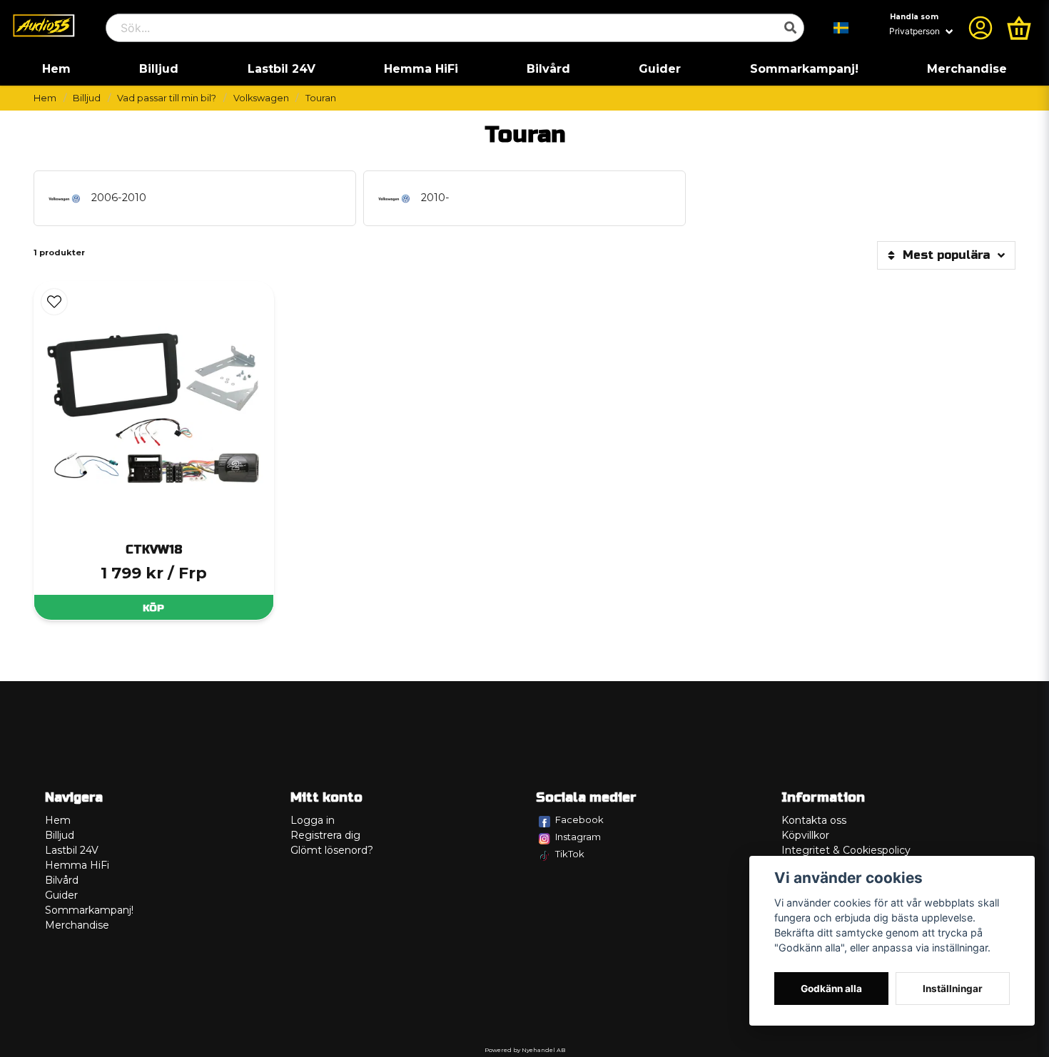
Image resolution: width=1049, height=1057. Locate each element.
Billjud (158, 69)
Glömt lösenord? (331, 850)
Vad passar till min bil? (166, 98)
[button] (841, 27)
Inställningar (953, 988)
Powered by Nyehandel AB (525, 1049)
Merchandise (967, 69)
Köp (153, 608)
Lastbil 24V (281, 69)
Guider (660, 69)
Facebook (579, 819)
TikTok (569, 853)
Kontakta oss (813, 820)
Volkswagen (261, 98)
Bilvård (548, 69)
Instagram (578, 836)
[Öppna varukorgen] (1019, 28)
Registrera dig (325, 835)
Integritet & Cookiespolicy (846, 850)
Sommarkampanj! (804, 69)
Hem (56, 69)
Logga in (312, 820)
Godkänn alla (831, 988)
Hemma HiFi (421, 69)
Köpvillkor (805, 835)
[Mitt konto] (980, 28)
